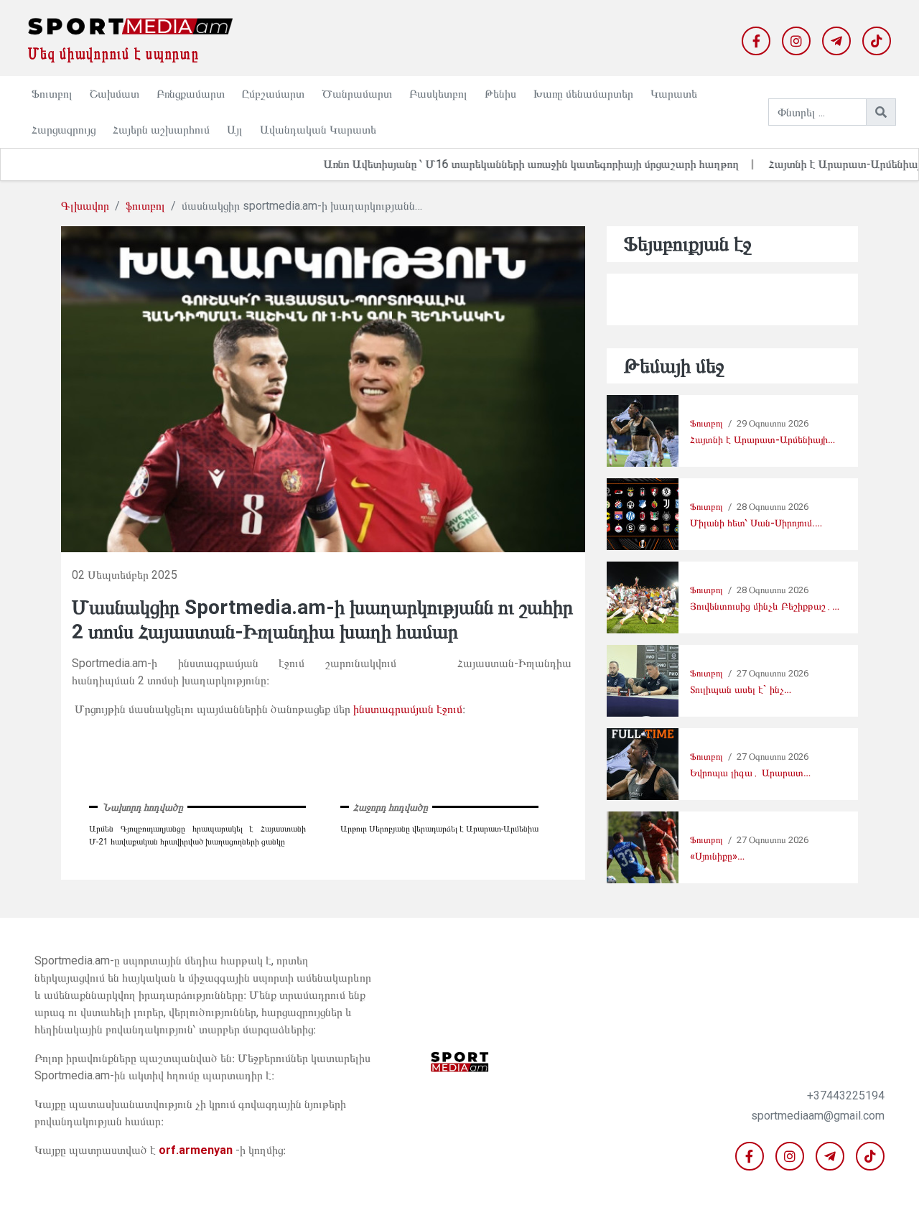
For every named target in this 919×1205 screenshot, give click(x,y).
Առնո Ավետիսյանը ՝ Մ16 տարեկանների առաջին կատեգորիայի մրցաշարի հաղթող (496, 164)
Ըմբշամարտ (273, 94)
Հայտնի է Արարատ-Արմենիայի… (762, 440)
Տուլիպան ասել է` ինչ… (740, 690)
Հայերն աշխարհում (161, 129)
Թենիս (500, 94)
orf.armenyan (196, 1150)
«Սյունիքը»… (717, 856)
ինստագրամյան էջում (407, 709)
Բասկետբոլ (438, 94)
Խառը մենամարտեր (583, 94)
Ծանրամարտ (357, 94)
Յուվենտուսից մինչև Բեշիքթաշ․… (764, 606)
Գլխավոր (85, 206)
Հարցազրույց (63, 129)
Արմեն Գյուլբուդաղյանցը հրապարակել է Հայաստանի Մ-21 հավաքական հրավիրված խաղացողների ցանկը (197, 835)
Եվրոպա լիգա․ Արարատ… (750, 773)
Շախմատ (114, 94)
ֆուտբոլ (145, 206)
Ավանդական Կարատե (318, 129)
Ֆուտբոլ (52, 94)
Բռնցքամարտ (191, 94)
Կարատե (673, 94)
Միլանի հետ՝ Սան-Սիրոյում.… (756, 523)
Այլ (235, 129)
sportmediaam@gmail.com (818, 1115)
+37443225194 (846, 1095)
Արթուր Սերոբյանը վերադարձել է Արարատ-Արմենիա (439, 829)
